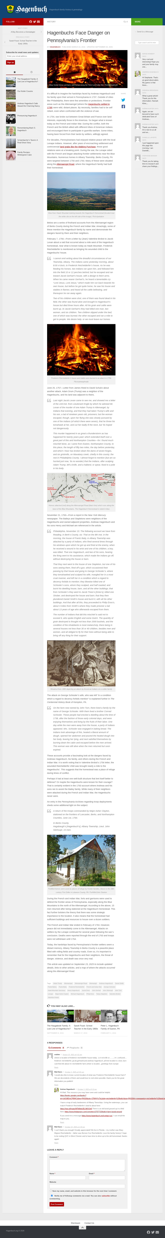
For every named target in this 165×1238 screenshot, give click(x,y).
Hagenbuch (55, 47)
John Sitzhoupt (108, 990)
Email (91, 1173)
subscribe (106, 1196)
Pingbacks (76, 1048)
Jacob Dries (86, 990)
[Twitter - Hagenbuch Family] (34, 21)
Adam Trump (57, 983)
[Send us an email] (38, 21)
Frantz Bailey (52, 987)
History (51, 22)
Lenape (50, 994)
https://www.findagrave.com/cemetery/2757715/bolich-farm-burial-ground (93, 1112)
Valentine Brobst (115, 994)
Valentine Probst (53, 997)
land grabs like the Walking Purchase (78, 147)
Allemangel (93, 983)
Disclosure (75, 1223)
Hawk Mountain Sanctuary (56, 990)
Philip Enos (90, 994)
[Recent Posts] (31, 72)
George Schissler (109, 987)
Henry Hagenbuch (74, 990)
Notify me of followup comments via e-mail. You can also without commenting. (83, 1197)
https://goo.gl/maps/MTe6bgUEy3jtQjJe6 (76, 1109)
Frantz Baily (63, 987)
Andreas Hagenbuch (106, 983)
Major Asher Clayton (62, 994)
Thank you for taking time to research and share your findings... (150, 163)
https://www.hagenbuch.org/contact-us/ (97, 1116)
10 (125, 1013)
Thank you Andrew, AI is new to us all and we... (149, 129)
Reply (56, 1067)
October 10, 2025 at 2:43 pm (75, 1127)
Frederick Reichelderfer (76, 987)
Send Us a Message (145, 32)
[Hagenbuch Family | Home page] (26, 9)
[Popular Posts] (14, 72)
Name (52, 1173)
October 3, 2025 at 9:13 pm (87, 1089)
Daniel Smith (119, 983)
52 (72, 1013)
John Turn (118, 990)
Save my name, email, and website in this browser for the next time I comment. (84, 1191)
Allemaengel (68, 983)
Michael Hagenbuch (77, 994)
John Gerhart (96, 990)
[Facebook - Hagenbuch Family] (30, 21)
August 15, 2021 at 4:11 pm (72, 1055)
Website (53, 1182)
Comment (54, 1157)
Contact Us (89, 1223)
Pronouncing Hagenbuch (27, 116)
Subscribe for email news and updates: (22, 52)
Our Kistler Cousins (25, 91)
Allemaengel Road (65, 164)
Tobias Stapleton (101, 994)
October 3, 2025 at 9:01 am (74, 1072)
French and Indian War (94, 987)
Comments (57, 1048)
